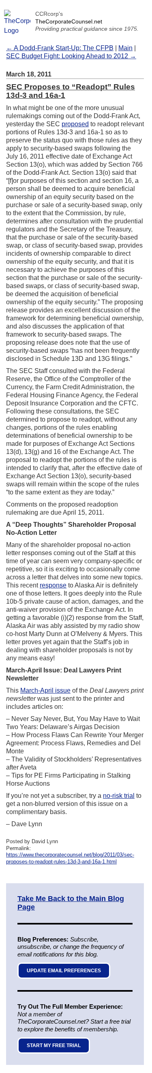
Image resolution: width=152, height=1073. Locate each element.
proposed (75, 124)
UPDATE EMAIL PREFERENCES (64, 970)
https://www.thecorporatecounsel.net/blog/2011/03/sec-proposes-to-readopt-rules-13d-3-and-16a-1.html (70, 858)
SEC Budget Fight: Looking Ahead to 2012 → (71, 56)
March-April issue (45, 690)
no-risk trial (119, 795)
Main (125, 48)
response (53, 585)
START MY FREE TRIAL (54, 1045)
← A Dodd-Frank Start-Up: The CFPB (59, 48)
